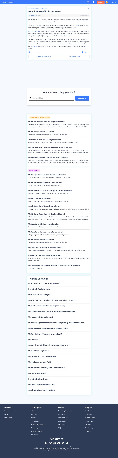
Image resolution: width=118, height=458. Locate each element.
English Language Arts (38, 424)
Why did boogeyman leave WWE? (39, 362)
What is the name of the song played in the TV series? (46, 368)
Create (100, 2)
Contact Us (88, 414)
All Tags (6, 414)
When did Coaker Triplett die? (38, 351)
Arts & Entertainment (33, 8)
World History (35, 421)
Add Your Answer (74, 56)
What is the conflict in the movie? (44, 11)
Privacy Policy (89, 421)
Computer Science (36, 431)
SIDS (77, 25)
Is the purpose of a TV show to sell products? (43, 283)
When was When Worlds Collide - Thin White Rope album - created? (51, 300)
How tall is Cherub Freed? (37, 373)
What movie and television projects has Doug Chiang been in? (49, 345)
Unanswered (8, 418)
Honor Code (61, 414)
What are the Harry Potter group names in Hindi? (45, 334)
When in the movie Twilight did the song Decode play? (46, 306)
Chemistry (34, 414)
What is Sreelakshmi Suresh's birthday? (41, 390)
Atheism (35, 46)
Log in (114, 2)
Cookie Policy (89, 428)
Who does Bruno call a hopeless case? (41, 385)
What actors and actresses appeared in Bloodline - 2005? (48, 328)
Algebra (33, 411)
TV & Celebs (43, 8)
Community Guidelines (64, 411)
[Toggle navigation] (88, 2)
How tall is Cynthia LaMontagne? (39, 289)
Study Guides (62, 421)
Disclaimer (88, 424)
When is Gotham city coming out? (39, 295)
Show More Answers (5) (43, 56)
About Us (88, 411)
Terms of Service (90, 418)
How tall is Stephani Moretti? (38, 379)
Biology (33, 418)
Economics (34, 435)
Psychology (34, 428)
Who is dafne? (33, 340)
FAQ (59, 428)
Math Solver (61, 424)
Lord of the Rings (34, 31)
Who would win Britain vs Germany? (40, 317)
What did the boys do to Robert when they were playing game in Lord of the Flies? (56, 323)
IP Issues (88, 431)
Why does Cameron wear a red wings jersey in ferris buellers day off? (52, 311)
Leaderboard (8, 411)
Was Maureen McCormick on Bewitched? (42, 356)
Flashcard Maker (63, 418)
